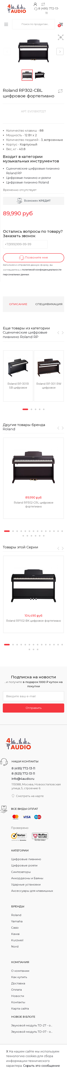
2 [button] (31, 409)
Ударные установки (26, 884)
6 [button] (29, 531)
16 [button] (27, 536)
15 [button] (23, 536)
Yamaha (17, 921)
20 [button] (43, 536)
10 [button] (46, 531)
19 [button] (39, 536)
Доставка (18, 983)
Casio (15, 927)
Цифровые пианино (26, 859)
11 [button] (50, 531)
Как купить (19, 977)
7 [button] (33, 531)
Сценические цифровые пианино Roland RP (25, 334)
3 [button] (35, 409)
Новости (17, 996)
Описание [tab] (18, 304)
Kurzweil (17, 940)
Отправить (34, 708)
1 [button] (25, 409)
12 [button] (54, 531)
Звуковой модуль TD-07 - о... (31, 1031)
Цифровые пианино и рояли (28, 178)
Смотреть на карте (30, 796)
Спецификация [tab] (49, 304)
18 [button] (35, 536)
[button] (60, 38)
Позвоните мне (36, 257)
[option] (18, 376)
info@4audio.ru (23, 779)
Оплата (16, 989)
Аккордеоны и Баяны (27, 878)
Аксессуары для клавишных (32, 891)
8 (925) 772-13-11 (23, 773)
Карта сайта (20, 1008)
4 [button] (39, 409)
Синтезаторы (21, 872)
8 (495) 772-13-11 (23, 768)
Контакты (18, 1002)
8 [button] (37, 531)
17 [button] (31, 536)
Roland (9, 429)
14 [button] (62, 531)
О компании (20, 971)
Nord (14, 946)
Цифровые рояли (24, 865)
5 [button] (43, 409)
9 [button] (41, 531)
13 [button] (58, 531)
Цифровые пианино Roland (27, 182)
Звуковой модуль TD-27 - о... (31, 1025)
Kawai (15, 934)
